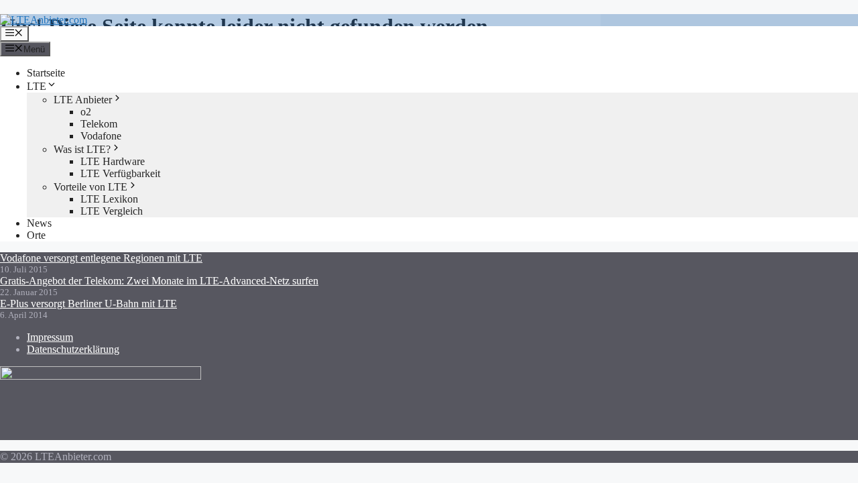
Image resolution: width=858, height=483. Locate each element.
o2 (85, 111)
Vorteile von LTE (90, 187)
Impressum (50, 337)
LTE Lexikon (109, 199)
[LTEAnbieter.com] (43, 19)
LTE (36, 86)
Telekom (98, 123)
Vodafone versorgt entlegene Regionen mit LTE (101, 258)
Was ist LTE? (82, 149)
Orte (36, 235)
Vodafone (100, 136)
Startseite (46, 72)
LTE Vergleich (111, 211)
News (39, 223)
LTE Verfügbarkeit (120, 173)
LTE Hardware (112, 161)
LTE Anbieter (83, 99)
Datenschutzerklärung (73, 349)
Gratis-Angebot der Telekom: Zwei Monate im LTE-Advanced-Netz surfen (159, 280)
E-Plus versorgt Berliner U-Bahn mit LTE (88, 303)
